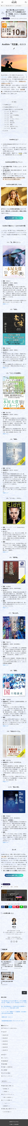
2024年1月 (5, 1050)
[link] (11, 942)
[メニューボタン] (2, 2)
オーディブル (6, 886)
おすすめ (16, 886)
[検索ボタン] (26, 2)
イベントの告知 (7, 1100)
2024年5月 (5, 1041)
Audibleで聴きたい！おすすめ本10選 (13, 109)
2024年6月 (5, 1038)
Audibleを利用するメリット (11, 107)
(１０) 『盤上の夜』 (11, 128)
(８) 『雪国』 (10, 124)
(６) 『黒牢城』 (10, 120)
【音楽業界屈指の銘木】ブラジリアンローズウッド (13, 1020)
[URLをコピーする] (25, 907)
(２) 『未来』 (10, 113)
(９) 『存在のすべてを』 (13, 126)
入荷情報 (5, 1070)
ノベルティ (5, 1058)
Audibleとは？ (7, 104)
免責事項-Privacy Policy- (14, 1121)
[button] (3, 907)
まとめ (6, 130)
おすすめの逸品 (6, 18)
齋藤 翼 (14, 927)
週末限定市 (5, 1061)
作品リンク (5, 304)
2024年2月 (5, 1047)
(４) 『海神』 (10, 117)
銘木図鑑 (5, 1064)
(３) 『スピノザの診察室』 (13, 115)
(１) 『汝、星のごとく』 (13, 111)
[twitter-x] (14, 942)
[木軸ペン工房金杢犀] (14, 2)
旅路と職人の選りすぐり (9, 1108)
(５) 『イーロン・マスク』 (13, 119)
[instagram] (17, 942)
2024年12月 (5, 1035)
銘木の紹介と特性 (8, 1085)
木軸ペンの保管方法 (7, 1067)
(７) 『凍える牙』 (11, 122)
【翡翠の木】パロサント (7, 1017)
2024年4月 (5, 1044)
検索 (24, 992)
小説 (11, 886)
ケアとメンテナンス (7, 1076)
